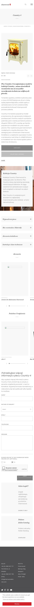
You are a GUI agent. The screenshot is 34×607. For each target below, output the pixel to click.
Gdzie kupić (17, 147)
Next (31, 76)
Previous (28, 76)
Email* (3, 415)
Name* (3, 395)
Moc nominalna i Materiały (12, 228)
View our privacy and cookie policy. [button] (13, 599)
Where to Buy (23, 510)
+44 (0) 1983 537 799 (7, 574)
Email (3, 576)
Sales (3, 563)
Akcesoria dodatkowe (10, 236)
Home (5, 26)
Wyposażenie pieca (9, 219)
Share (3, 160)
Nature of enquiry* (7, 404)
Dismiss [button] (17, 604)
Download (21, 537)
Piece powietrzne (18, 26)
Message (4, 434)
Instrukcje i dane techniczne (12, 245)
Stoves (10, 26)
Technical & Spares (5, 570)
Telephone (5, 424)
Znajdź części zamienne (17, 154)
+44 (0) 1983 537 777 (7, 566)
